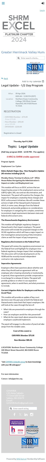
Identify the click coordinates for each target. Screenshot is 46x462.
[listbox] (33, 81)
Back (6, 78)
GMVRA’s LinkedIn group (15, 362)
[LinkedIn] (26, 414)
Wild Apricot (21, 459)
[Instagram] (31, 414)
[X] (20, 414)
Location (9, 99)
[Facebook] (14, 414)
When (10, 93)
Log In (42, 10)
